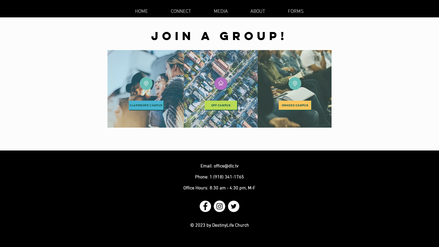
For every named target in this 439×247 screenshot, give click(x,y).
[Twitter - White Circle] (233, 206)
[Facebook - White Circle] (205, 206)
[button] (180, 11)
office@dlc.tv (226, 166)
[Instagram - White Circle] (219, 206)
